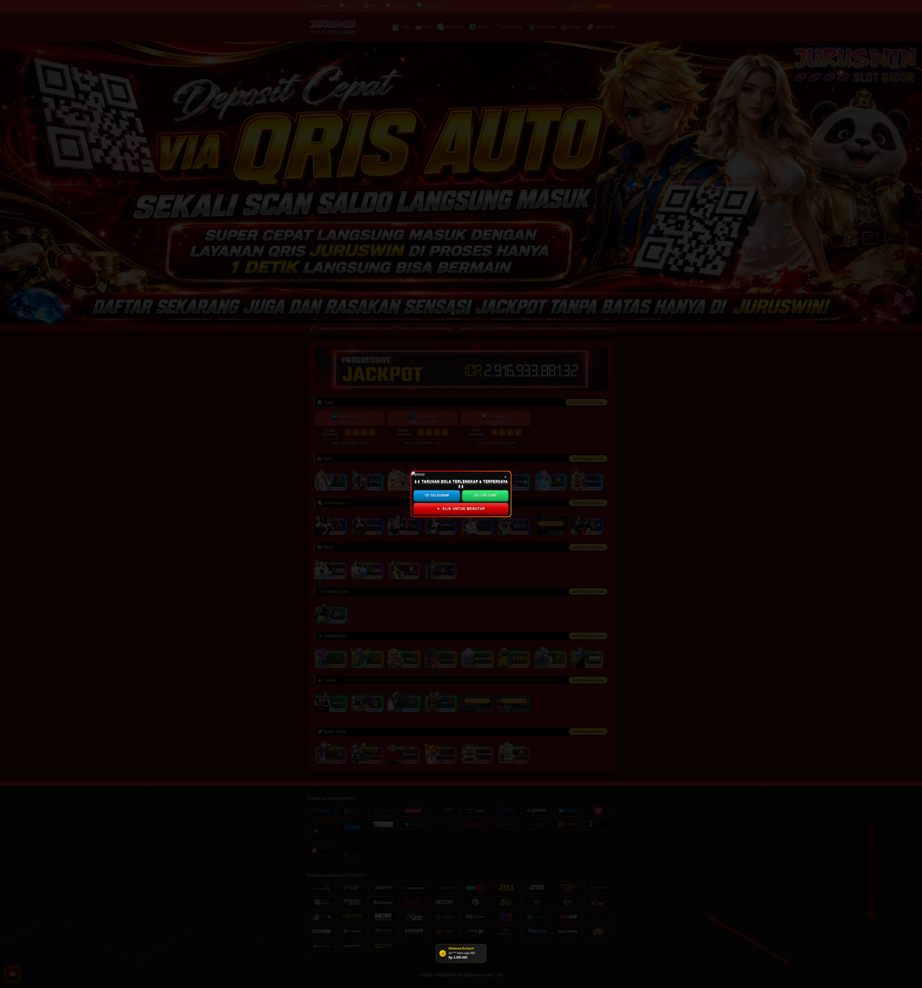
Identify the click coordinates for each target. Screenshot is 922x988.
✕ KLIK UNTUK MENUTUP (461, 508)
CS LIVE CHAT (485, 495)
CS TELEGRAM (437, 495)
